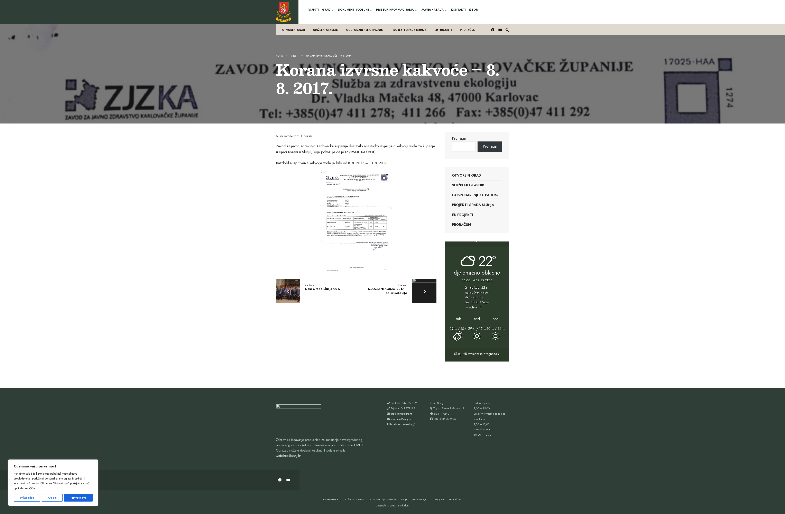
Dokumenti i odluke (353, 10)
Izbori (474, 10)
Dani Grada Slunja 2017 (323, 287)
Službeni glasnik (325, 30)
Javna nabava (432, 10)
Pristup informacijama (395, 10)
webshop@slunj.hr (288, 455)
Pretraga (459, 138)
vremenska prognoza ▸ (477, 354)
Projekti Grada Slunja (409, 30)
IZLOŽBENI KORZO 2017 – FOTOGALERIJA (387, 289)
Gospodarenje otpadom (365, 30)
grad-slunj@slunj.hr (401, 414)
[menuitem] (328, 9)
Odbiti (52, 498)
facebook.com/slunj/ (402, 424)
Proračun (467, 30)
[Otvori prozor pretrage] (507, 29)
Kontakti (458, 10)
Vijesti (313, 10)
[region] (53, 482)
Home (279, 55)
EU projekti (443, 30)
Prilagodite (27, 498)
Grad (326, 10)
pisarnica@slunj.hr (400, 419)
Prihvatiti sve (78, 498)
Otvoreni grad (293, 30)
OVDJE (359, 445)
